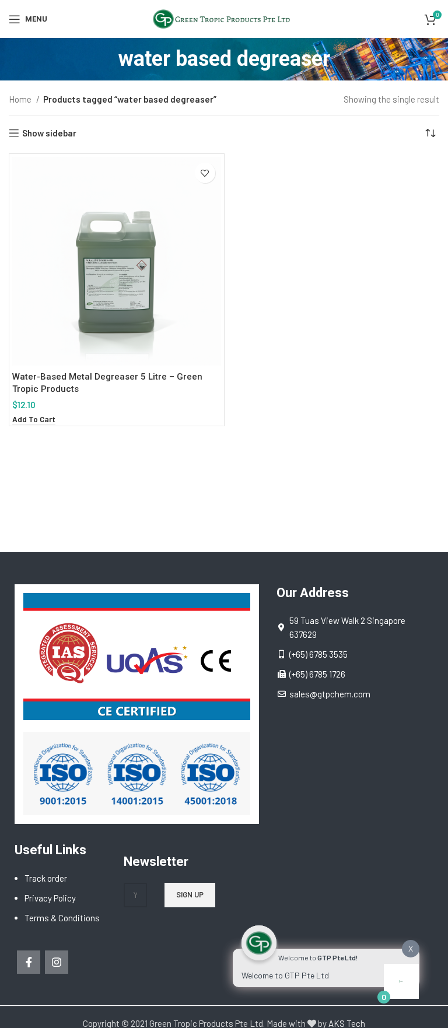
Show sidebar (49, 133)
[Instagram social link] (56, 962)
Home (21, 99)
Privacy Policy (50, 898)
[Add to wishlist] (205, 173)
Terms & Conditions (62, 918)
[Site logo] (224, 17)
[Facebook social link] (28, 962)
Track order (45, 878)
